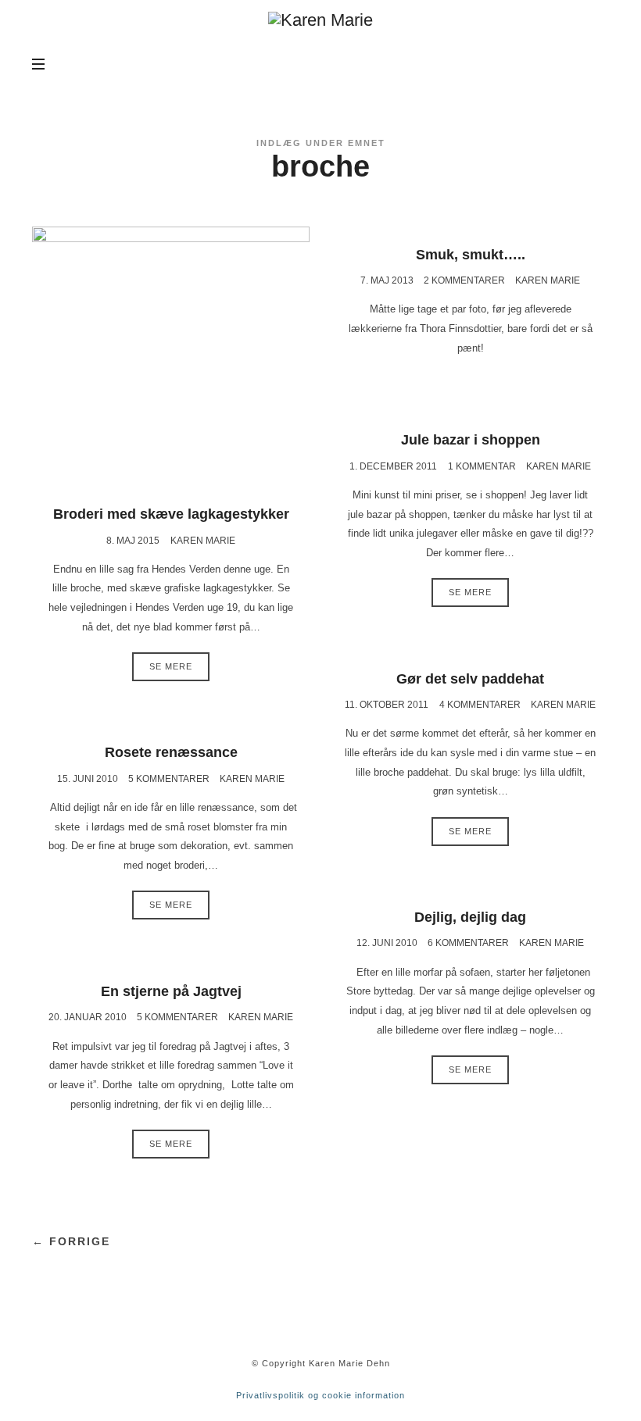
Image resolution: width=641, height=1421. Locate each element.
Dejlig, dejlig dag (470, 917)
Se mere (170, 666)
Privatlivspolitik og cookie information (320, 1395)
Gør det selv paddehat (470, 679)
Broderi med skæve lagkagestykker (171, 514)
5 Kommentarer (168, 778)
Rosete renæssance (171, 752)
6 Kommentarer (468, 942)
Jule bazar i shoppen (470, 440)
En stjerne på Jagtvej (171, 991)
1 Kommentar (482, 466)
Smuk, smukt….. (470, 254)
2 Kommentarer (464, 280)
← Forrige (71, 1241)
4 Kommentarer (480, 704)
